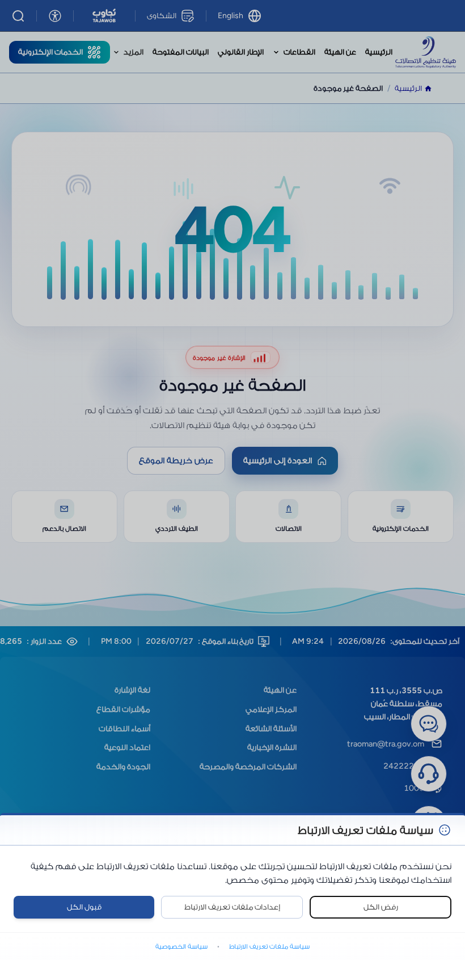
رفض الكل (380, 907)
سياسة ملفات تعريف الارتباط (269, 946)
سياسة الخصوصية (181, 946)
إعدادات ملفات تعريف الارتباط (232, 907)
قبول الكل (84, 907)
